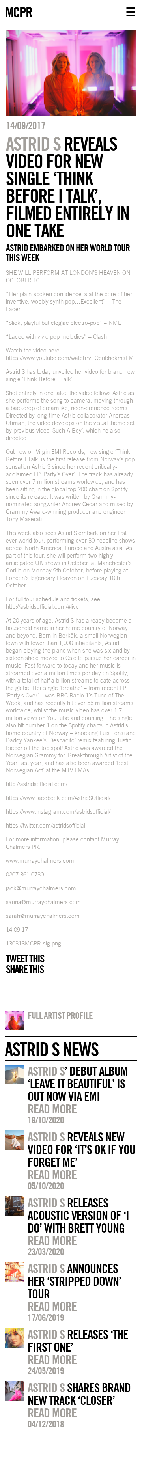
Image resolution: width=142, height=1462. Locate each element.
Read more (52, 1109)
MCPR (18, 11)
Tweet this (25, 958)
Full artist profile (60, 1015)
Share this (24, 969)
